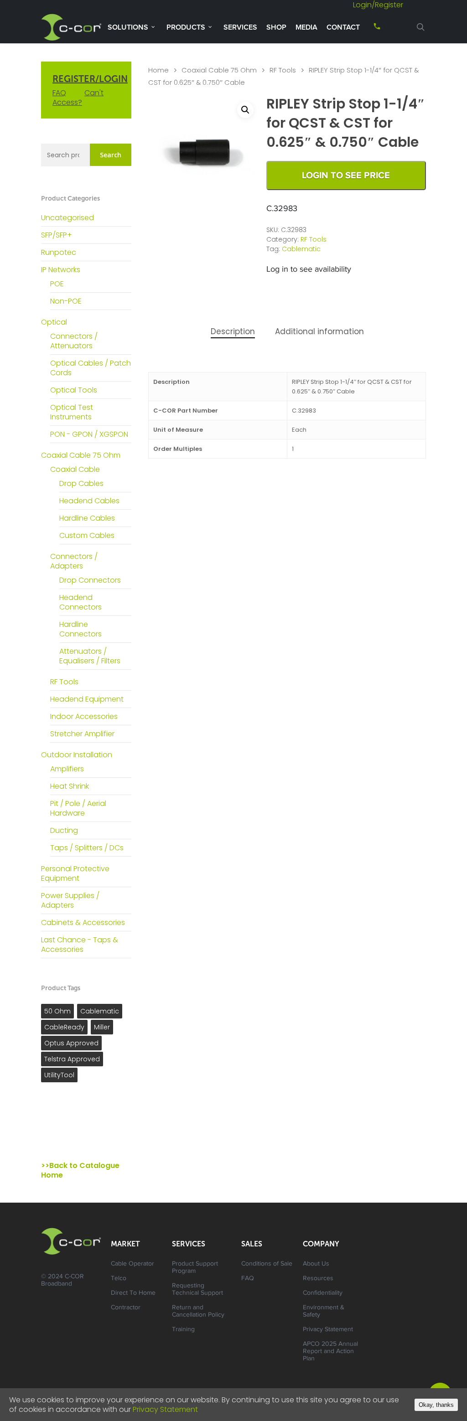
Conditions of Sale (266, 1264)
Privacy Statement (328, 1330)
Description (233, 331)
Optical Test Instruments (71, 412)
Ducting (64, 830)
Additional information (319, 331)
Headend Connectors (80, 602)
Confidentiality (322, 1293)
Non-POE (66, 301)
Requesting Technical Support (197, 1290)
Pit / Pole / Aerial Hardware (78, 808)
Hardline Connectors (80, 629)
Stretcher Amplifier (82, 734)
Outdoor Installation (76, 754)
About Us (316, 1264)
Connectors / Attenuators (74, 341)
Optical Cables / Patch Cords (90, 368)
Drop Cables (81, 483)
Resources (318, 1279)
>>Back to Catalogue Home (80, 1170)
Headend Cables (89, 501)
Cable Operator (132, 1264)
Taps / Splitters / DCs (87, 847)
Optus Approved (71, 1043)
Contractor (125, 1308)
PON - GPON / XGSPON (89, 434)
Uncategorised (67, 217)
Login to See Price (346, 175)
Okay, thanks (436, 1404)
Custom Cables (86, 535)
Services (240, 27)
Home (158, 70)
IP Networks (60, 269)
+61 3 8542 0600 (369, 29)
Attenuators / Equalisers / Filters (89, 656)
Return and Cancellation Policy (198, 1311)
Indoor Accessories (84, 716)
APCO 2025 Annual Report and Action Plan (330, 1351)
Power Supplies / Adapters (70, 900)
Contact (343, 27)
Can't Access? (78, 98)
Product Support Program (195, 1268)
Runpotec (58, 252)
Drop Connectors (90, 580)
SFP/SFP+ (56, 235)
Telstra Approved (72, 1059)
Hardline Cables (87, 518)
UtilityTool (59, 1075)
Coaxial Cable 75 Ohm (80, 455)
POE (57, 284)
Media (306, 27)
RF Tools (64, 682)
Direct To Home (133, 1293)
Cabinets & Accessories (83, 922)
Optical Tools (73, 390)
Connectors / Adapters (74, 561)
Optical (54, 322)
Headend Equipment (87, 699)
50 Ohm (57, 1011)
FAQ (59, 93)
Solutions (128, 27)
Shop (276, 27)
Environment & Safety (323, 1311)
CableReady (64, 1027)
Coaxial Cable (75, 469)
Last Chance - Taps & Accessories (79, 945)
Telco (118, 1279)
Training (183, 1330)
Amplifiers (67, 769)
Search (110, 154)
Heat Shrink (69, 786)
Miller (102, 1027)
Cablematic (99, 1011)
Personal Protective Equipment (75, 873)
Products (185, 27)
